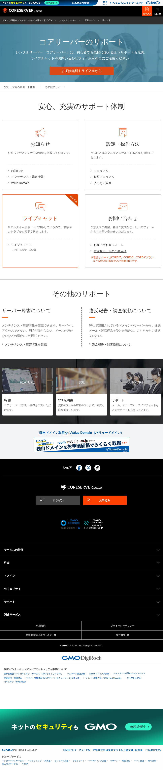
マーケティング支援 (97, 761)
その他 (25, 764)
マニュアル (101, 170)
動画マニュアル (104, 176)
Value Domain (20, 183)
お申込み (147, 14)
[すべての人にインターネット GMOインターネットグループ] (135, 3)
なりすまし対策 (134, 678)
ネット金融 (139, 761)
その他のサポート (55, 87)
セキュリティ (78, 761)
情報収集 (126, 761)
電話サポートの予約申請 (110, 251)
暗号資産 (152, 761)
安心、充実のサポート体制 (19, 87)
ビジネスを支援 (61, 761)
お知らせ (17, 170)
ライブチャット (21, 245)
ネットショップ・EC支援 (39, 761)
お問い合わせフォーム (108, 245)
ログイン (58, 500)
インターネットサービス (13, 761)
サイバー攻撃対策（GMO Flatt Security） (104, 678)
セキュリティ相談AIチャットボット (129, 673)
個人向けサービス (10, 764)
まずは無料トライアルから (81, 71)
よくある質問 (103, 183)
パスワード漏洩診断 (76, 674)
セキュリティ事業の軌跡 (15, 682)
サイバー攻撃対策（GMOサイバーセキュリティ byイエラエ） (53, 678)
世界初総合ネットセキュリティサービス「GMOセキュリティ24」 (33, 674)
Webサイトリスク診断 (99, 674)
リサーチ (114, 761)
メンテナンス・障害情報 (27, 176)
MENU (157, 14)
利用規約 (41, 625)
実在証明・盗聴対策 (13, 678)
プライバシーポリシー (122, 625)
